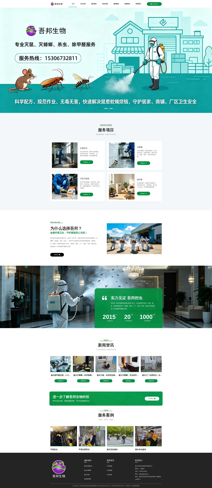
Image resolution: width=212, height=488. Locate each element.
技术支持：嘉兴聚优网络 (132, 485)
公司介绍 (83, 3)
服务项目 (94, 3)
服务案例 (116, 3)
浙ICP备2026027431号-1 (118, 485)
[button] (101, 108)
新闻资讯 (127, 3)
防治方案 (105, 3)
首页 (73, 3)
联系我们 (138, 3)
